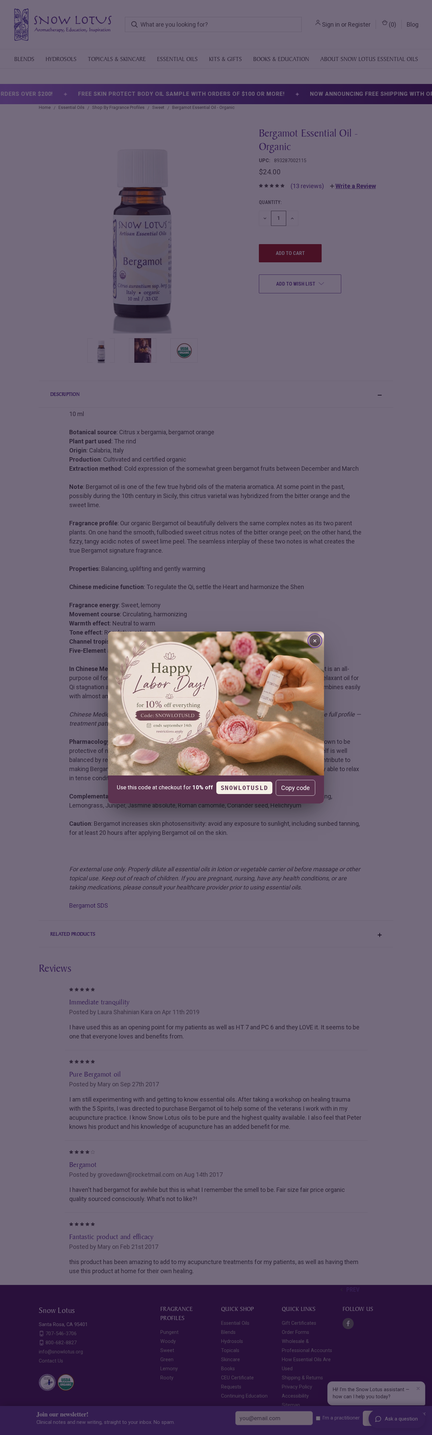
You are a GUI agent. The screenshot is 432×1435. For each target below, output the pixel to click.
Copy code (295, 787)
